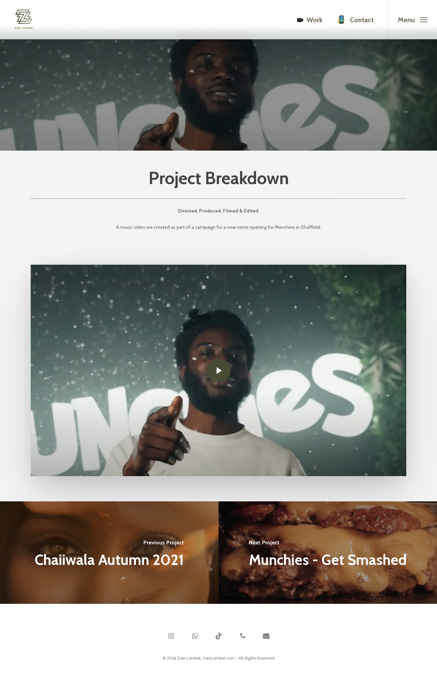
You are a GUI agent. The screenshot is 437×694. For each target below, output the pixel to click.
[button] (412, 19)
